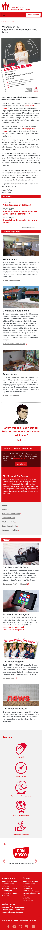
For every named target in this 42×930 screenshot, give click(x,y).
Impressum (24, 920)
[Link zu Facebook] (8, 927)
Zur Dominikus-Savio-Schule (14, 344)
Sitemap (33, 920)
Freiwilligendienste (9, 526)
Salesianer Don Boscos (11, 514)
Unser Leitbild (21, 776)
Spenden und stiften (10, 530)
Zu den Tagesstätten (11, 396)
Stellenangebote (8, 522)
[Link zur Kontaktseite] (26, 927)
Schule (5, 510)
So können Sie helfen (21, 835)
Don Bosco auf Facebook (12, 627)
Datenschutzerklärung (20, 458)
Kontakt (5, 505)
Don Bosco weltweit (21, 815)
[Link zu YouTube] (14, 927)
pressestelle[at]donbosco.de (12, 912)
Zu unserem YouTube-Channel (15, 584)
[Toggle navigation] (4, 15)
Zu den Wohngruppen (11, 280)
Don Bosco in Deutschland (21, 796)
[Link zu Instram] (20, 927)
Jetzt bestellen (9, 678)
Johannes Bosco (8, 518)
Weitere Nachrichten (30, 227)
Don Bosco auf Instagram (12, 630)
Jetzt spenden (33, 15)
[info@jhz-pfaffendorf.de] (33, 927)
